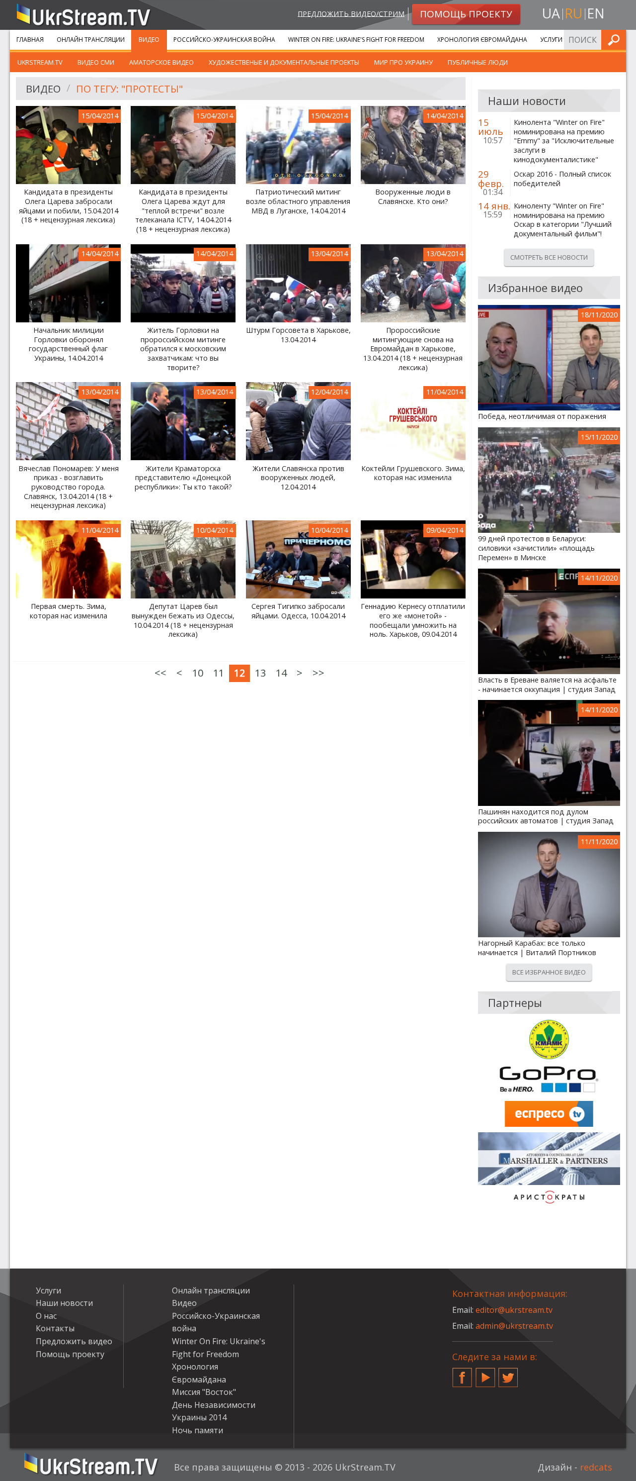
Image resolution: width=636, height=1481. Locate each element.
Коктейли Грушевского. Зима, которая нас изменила (413, 473)
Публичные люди (478, 62)
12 (239, 673)
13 (260, 673)
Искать (615, 39)
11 (218, 673)
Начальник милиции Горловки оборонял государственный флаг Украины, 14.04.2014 (68, 344)
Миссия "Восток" (204, 1391)
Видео (149, 39)
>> (318, 673)
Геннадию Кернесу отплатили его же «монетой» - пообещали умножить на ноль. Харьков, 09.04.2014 (413, 620)
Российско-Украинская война (224, 39)
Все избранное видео (549, 972)
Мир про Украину (403, 62)
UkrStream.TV (40, 62)
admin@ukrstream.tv (514, 1325)
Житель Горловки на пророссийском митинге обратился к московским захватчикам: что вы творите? (183, 349)
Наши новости (64, 1302)
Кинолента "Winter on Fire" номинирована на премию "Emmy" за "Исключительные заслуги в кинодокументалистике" (564, 141)
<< (160, 673)
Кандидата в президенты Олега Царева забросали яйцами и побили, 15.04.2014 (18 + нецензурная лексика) (68, 206)
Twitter (508, 1373)
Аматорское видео (161, 62)
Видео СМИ (96, 62)
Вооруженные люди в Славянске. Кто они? (413, 197)
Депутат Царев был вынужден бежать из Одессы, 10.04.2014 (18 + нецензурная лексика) (183, 620)
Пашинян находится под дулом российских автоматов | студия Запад (546, 816)
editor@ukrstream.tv (514, 1309)
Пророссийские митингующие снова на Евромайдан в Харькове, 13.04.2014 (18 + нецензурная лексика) (413, 349)
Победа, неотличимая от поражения (542, 416)
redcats (596, 1467)
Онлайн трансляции (91, 39)
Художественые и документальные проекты (284, 62)
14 (281, 673)
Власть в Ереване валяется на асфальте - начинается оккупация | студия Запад (547, 685)
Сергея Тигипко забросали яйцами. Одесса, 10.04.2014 (298, 611)
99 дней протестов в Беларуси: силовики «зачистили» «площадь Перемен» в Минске (536, 548)
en (596, 13)
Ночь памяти (197, 1430)
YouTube (485, 1373)
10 (197, 673)
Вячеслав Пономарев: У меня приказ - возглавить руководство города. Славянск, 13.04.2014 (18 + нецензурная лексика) (68, 487)
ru (573, 13)
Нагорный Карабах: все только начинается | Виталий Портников (537, 948)
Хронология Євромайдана (482, 39)
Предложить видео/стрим (351, 13)
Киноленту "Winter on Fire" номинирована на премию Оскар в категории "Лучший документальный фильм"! (563, 219)
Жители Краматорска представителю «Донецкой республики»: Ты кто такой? (183, 478)
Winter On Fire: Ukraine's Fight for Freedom (356, 39)
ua (551, 13)
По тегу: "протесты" (129, 89)
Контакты (55, 1328)
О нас (46, 1315)
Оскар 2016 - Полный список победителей (562, 179)
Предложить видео (74, 1341)
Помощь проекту (70, 1354)
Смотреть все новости (549, 257)
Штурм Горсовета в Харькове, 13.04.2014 (298, 335)
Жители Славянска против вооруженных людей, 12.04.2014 (298, 478)
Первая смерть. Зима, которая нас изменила (68, 611)
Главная (30, 39)
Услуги (551, 39)
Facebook (462, 1373)
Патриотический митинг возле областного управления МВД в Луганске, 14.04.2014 (298, 201)
